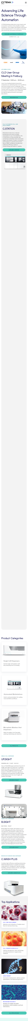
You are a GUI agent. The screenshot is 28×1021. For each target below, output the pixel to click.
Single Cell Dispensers (11, 661)
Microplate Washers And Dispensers (12, 728)
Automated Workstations (13, 694)
